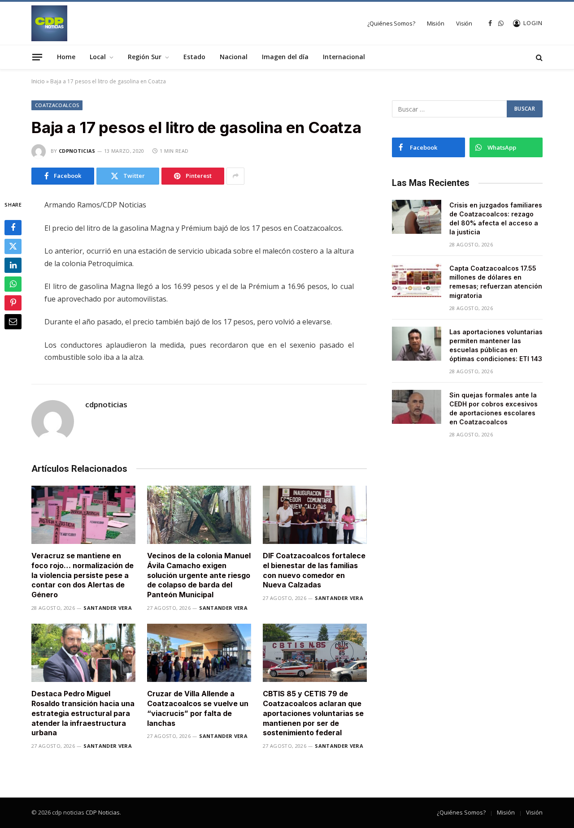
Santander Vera (107, 607)
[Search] (538, 57)
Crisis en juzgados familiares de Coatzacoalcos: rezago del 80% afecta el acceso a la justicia (495, 218)
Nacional (234, 56)
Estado (194, 56)
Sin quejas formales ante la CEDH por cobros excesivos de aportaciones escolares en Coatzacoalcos (493, 408)
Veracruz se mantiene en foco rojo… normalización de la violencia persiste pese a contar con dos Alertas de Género (82, 575)
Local (98, 56)
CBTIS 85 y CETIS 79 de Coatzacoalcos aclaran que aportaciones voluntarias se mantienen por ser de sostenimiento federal (313, 713)
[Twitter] (13, 246)
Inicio (38, 81)
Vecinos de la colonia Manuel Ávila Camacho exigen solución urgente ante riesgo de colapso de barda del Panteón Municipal (199, 575)
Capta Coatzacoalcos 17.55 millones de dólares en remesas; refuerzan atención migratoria (495, 281)
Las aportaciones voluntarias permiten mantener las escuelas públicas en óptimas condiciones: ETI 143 (496, 345)
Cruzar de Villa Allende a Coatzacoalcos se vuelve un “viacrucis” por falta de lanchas (197, 708)
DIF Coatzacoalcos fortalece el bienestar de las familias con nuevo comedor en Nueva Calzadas (314, 570)
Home (66, 56)
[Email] (13, 321)
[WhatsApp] (13, 283)
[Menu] (37, 56)
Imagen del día (285, 56)
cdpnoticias (77, 150)
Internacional (344, 56)
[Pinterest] (13, 302)
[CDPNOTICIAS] (49, 23)
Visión (464, 23)
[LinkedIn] (13, 264)
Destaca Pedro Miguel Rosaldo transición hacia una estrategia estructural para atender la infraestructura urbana (83, 713)
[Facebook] (13, 227)
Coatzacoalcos (57, 105)
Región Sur (144, 56)
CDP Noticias (103, 812)
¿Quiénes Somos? (391, 23)
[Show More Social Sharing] (235, 176)
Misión (435, 23)
